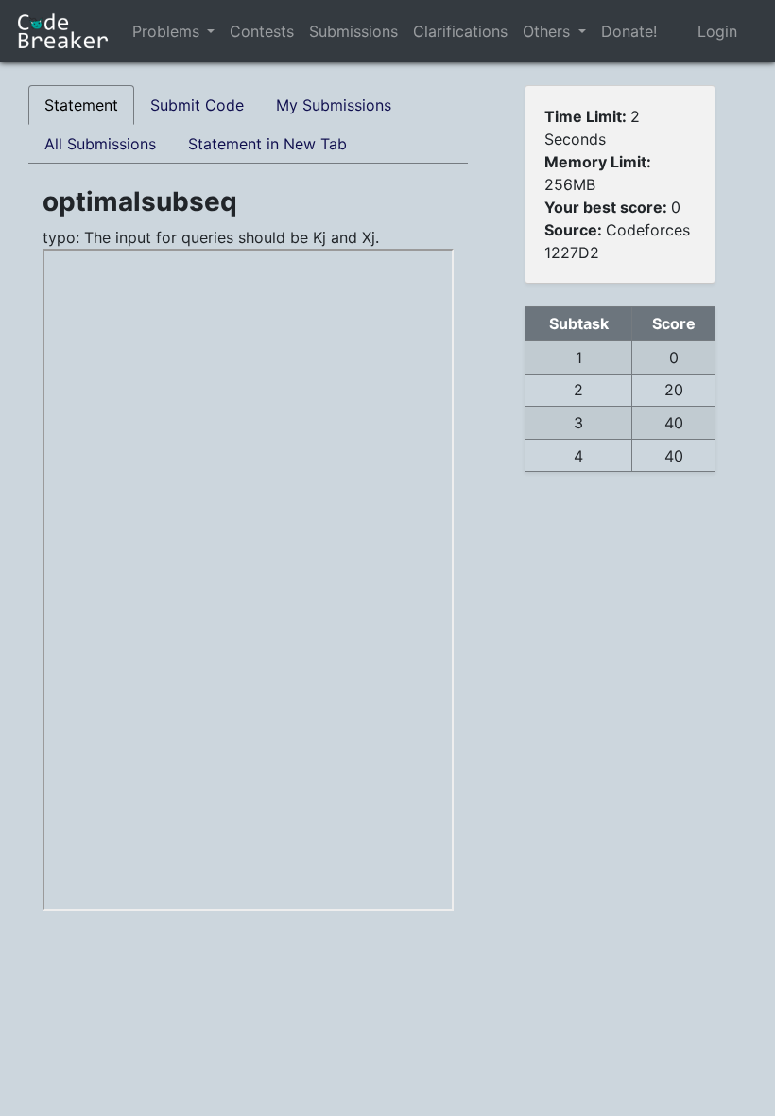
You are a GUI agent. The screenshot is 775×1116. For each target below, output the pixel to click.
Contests (262, 31)
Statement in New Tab (267, 143)
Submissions (353, 31)
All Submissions (100, 143)
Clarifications (460, 31)
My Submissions (333, 105)
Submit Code (197, 105)
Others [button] (549, 31)
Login (717, 31)
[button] (210, 31)
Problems (165, 31)
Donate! (629, 31)
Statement (81, 105)
